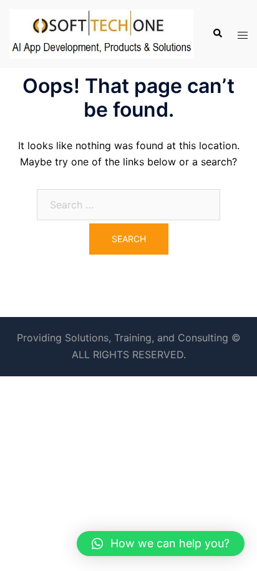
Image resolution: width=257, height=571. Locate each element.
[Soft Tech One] (101, 33)
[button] (161, 543)
